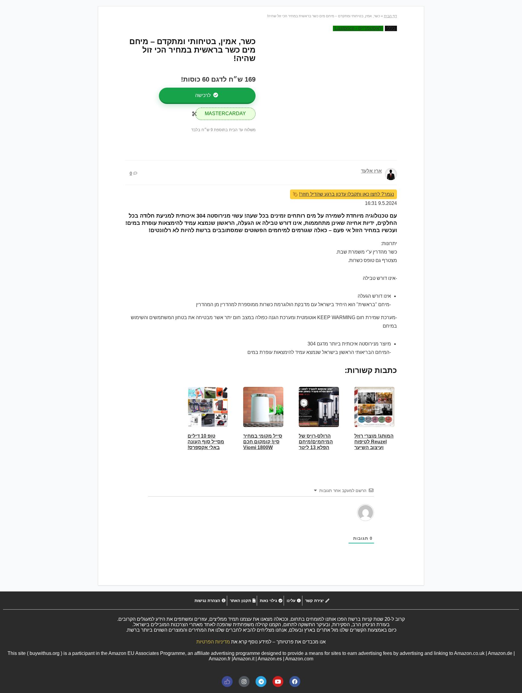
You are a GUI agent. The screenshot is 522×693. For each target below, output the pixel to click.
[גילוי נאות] (270, 600)
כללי (391, 28)
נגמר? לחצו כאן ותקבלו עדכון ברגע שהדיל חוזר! (346, 194)
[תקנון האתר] (242, 600)
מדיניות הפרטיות (213, 641)
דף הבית (390, 16)
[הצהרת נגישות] (209, 600)
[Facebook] (294, 681)
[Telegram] (261, 681)
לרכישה (203, 95)
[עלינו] (293, 600)
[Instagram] (244, 681)
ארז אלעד (371, 170)
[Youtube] (277, 681)
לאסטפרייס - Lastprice (358, 28)
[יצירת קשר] (316, 600)
